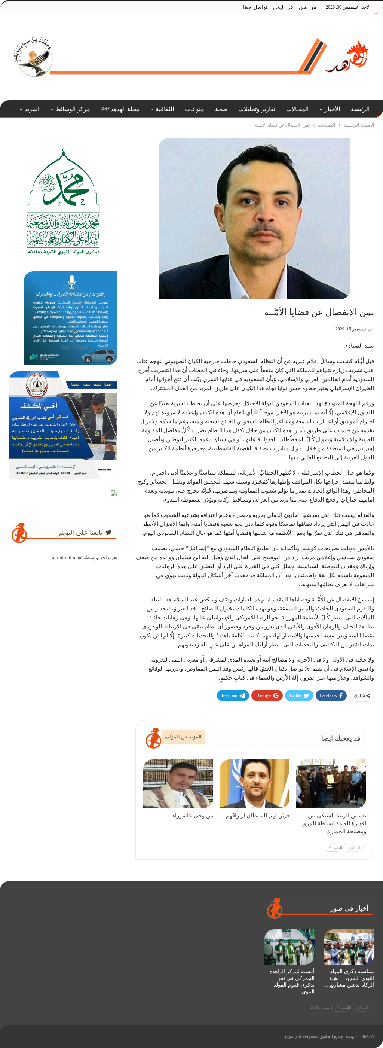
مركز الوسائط (72, 109)
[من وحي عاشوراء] (178, 783)
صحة (221, 109)
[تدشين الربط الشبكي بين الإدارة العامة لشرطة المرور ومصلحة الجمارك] (331, 783)
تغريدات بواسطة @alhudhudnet (84, 557)
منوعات (194, 109)
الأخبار (332, 109)
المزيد (32, 109)
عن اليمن (283, 7)
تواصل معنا (255, 7)
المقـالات (297, 109)
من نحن (307, 7)
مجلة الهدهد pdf (120, 109)
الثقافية (165, 109)
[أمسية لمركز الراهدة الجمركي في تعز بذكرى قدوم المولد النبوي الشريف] (289, 947)
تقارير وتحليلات (256, 109)
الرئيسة (360, 109)
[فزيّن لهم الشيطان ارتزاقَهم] (255, 783)
